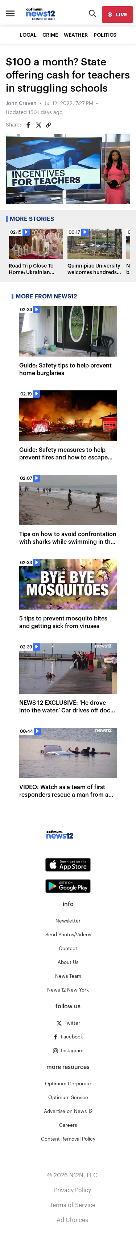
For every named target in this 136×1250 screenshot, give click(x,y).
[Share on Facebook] (28, 125)
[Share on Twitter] (38, 125)
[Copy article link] (48, 125)
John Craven (21, 103)
